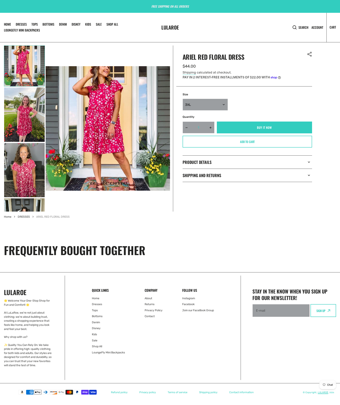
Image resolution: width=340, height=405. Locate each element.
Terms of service (177, 392)
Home (7, 24)
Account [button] (317, 27)
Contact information (241, 392)
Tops (34, 24)
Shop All (112, 24)
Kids (88, 24)
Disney (76, 24)
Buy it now (264, 127)
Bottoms (48, 24)
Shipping (189, 72)
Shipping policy (208, 392)
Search (303, 27)
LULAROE (323, 392)
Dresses (21, 24)
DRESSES (24, 216)
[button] (309, 54)
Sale (99, 24)
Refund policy (119, 392)
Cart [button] (333, 27)
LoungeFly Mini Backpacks (22, 30)
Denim (63, 24)
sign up (320, 310)
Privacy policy (147, 392)
